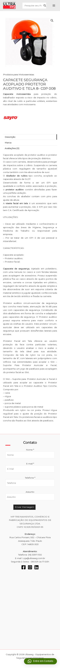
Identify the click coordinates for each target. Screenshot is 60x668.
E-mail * (30, 463)
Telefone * (30, 478)
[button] (52, 20)
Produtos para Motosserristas (18, 74)
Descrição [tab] (10, 137)
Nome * (30, 449)
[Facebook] (23, 567)
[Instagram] (30, 567)
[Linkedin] (36, 567)
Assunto (30, 492)
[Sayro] (10, 118)
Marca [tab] (8, 142)
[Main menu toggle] (54, 6)
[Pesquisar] (45, 5)
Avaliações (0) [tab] (12, 148)
